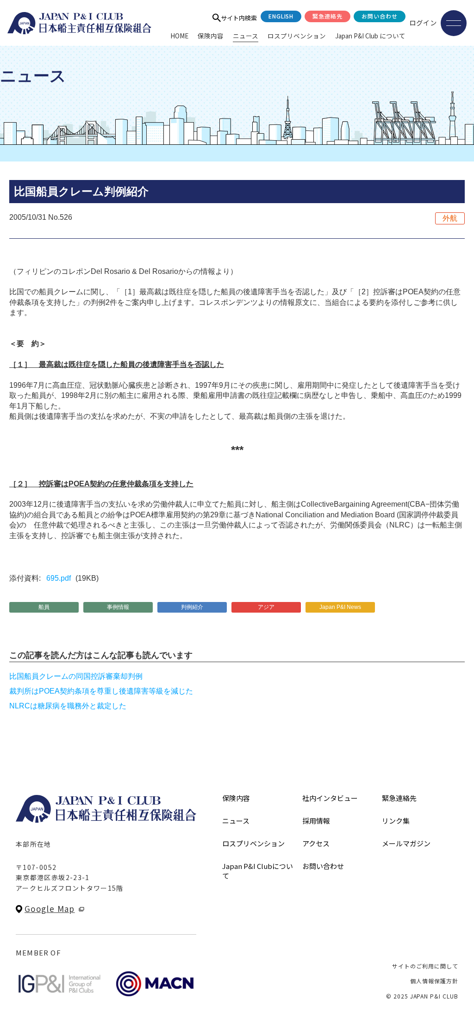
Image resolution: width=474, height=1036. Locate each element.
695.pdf (58, 578)
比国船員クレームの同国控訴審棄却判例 (76, 676)
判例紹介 (192, 607)
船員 (44, 607)
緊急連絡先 (327, 16)
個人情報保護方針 (434, 981)
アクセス (316, 843)
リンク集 (396, 820)
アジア (266, 607)
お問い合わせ (380, 16)
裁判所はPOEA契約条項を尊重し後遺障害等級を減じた (101, 691)
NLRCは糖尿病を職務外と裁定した (67, 706)
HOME (179, 35)
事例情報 (118, 607)
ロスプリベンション (297, 35)
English (281, 16)
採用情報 (316, 820)
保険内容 (211, 35)
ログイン (423, 22)
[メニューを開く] (454, 23)
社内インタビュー (330, 798)
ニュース (245, 35)
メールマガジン (406, 843)
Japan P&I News (340, 607)
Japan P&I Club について (370, 35)
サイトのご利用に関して (425, 966)
